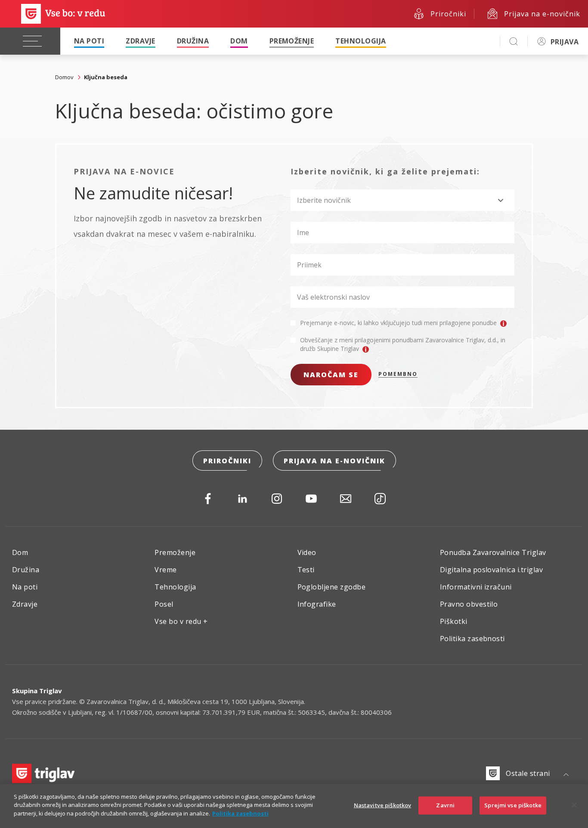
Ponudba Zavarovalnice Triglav (493, 552)
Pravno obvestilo (469, 604)
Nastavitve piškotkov (383, 805)
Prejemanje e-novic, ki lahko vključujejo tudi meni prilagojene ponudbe (399, 323)
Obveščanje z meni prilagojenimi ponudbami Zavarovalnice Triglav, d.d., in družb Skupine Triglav (402, 344)
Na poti (89, 41)
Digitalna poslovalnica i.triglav (491, 569)
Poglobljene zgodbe (331, 587)
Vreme (165, 569)
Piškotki (453, 621)
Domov (64, 77)
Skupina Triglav (37, 690)
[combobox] (402, 200)
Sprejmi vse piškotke (513, 805)
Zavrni (445, 805)
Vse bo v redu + (181, 621)
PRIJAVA (565, 42)
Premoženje (291, 41)
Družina (193, 41)
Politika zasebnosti (472, 638)
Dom (239, 41)
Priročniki (227, 460)
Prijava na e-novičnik (334, 460)
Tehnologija (360, 41)
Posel (164, 604)
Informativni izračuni (476, 587)
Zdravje (140, 41)
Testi (306, 569)
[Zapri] (574, 805)
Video (306, 552)
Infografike (316, 604)
